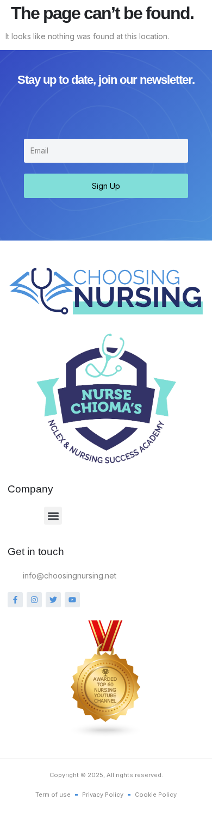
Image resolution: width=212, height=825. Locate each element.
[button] (53, 516)
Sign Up (106, 185)
